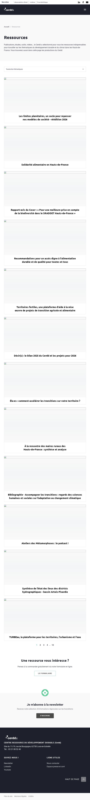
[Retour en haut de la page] (83, 779)
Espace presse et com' (56, 766)
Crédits (31, 796)
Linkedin (7, 766)
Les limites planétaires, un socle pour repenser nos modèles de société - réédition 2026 (45, 117)
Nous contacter (53, 763)
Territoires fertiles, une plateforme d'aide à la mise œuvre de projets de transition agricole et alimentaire (45, 308)
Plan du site (8, 796)
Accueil (6, 27)
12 (53, 645)
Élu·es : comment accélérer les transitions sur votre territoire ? (45, 400)
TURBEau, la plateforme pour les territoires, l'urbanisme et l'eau (45, 637)
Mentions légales (20, 796)
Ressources (16, 27)
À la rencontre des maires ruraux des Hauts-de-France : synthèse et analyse (45, 448)
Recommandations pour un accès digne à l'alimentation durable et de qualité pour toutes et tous (45, 260)
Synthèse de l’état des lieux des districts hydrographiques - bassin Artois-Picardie (45, 590)
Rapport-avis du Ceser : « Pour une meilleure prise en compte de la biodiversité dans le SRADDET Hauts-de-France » (45, 211)
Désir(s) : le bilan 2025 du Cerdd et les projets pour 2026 (45, 355)
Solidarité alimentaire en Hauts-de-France (45, 164)
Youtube (7, 770)
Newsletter (8, 763)
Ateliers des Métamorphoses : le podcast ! (45, 543)
